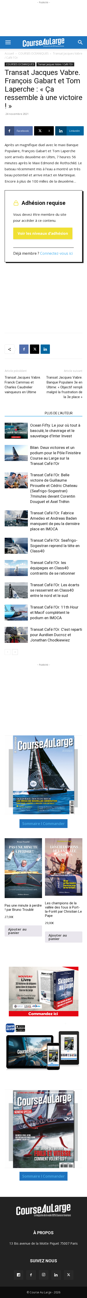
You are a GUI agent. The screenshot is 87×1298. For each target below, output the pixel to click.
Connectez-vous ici (56, 253)
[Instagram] (43, 1274)
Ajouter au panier (17, 931)
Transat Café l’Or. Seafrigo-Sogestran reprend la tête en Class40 (55, 545)
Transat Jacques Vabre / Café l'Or (55, 64)
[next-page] (15, 652)
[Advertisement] (43, 19)
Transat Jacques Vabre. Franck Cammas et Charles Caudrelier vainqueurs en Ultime (23, 384)
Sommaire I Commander (43, 823)
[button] (7, 42)
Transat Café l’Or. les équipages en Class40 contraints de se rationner (52, 568)
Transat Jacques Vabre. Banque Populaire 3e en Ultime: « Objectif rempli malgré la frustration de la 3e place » (64, 387)
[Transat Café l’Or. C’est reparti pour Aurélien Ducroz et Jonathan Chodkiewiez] (16, 635)
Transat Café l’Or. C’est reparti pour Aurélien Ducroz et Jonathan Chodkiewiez (56, 634)
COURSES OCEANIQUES (33, 53)
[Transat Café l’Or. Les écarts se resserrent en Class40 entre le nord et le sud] (16, 590)
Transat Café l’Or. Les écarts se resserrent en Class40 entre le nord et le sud (54, 590)
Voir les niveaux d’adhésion (43, 233)
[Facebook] (24, 349)
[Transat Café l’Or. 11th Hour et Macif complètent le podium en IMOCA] (16, 613)
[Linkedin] (45, 349)
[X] (34, 349)
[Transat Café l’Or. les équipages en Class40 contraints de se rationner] (16, 568)
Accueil (9, 53)
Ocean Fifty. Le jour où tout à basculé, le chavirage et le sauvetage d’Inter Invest (55, 430)
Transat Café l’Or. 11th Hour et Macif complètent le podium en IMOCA (54, 612)
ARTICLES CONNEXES (23, 413)
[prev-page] (7, 652)
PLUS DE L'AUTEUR (59, 413)
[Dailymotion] (18, 1275)
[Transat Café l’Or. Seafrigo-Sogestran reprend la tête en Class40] (16, 546)
